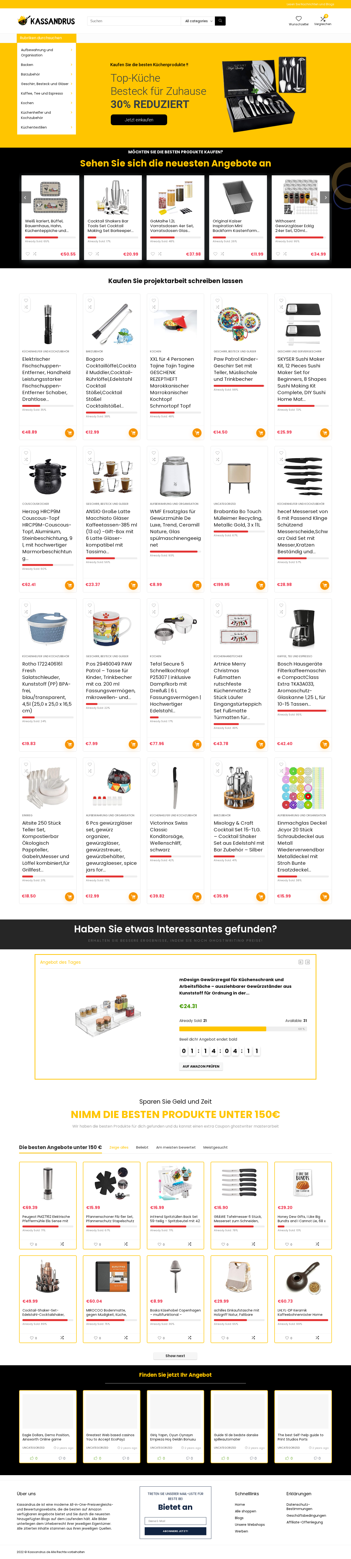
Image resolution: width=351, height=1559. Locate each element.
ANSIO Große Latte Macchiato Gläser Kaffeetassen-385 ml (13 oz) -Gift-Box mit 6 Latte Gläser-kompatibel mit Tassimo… (111, 531)
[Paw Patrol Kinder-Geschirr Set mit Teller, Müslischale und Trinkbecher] (239, 324)
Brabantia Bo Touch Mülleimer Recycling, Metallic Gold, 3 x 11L (238, 518)
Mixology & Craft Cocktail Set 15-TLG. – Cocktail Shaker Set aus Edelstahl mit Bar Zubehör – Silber (239, 836)
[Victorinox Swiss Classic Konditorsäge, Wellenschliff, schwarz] (175, 788)
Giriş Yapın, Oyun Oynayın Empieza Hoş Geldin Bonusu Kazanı (173, 1439)
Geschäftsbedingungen (306, 1515)
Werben (241, 1531)
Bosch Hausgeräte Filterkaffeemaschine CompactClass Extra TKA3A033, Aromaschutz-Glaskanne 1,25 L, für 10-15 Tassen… (301, 684)
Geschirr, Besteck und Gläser (45, 83)
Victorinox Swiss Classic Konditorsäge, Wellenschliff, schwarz (169, 836)
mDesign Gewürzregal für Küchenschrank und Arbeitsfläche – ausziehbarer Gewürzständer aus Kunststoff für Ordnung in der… (235, 986)
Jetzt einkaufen (139, 119)
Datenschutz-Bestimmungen (299, 1506)
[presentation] (25, 197)
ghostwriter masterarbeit (255, 1126)
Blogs (239, 1518)
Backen (27, 64)
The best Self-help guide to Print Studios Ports (301, 1437)
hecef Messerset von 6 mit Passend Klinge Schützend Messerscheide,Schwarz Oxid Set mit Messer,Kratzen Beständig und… (302, 531)
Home (240, 1504)
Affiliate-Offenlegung (305, 1522)
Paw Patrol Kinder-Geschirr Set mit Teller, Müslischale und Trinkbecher (236, 369)
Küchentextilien (34, 127)
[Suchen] (220, 21)
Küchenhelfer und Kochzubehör (36, 115)
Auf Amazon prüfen (69, 432)
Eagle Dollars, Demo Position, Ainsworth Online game (46, 1437)
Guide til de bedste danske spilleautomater (236, 1437)
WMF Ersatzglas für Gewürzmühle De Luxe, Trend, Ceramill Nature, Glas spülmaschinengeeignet (175, 528)
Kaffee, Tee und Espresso (42, 93)
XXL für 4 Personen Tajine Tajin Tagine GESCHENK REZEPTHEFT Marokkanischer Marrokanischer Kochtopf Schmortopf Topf (172, 382)
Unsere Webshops (250, 1524)
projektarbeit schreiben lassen (193, 281)
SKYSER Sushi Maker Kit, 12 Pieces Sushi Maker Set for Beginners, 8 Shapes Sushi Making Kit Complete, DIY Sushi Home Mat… (301, 379)
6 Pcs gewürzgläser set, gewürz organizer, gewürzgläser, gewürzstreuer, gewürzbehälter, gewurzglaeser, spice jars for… (111, 846)
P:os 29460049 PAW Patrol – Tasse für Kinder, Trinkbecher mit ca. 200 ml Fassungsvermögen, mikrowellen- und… (110, 681)
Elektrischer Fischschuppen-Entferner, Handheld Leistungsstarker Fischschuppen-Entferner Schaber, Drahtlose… (46, 379)
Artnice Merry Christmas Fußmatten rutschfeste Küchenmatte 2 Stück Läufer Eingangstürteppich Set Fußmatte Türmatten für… (237, 691)
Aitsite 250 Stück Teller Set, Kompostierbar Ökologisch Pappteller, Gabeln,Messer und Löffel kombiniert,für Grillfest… (46, 846)
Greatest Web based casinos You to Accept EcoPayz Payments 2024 (110, 1439)
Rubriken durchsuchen (41, 38)
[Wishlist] (299, 19)
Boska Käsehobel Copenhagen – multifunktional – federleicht (175, 1314)
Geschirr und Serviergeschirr (299, 351)
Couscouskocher (35, 504)
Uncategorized (225, 504)
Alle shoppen (245, 1511)
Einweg (27, 815)
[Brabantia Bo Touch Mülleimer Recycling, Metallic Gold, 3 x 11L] (239, 476)
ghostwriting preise (235, 940)
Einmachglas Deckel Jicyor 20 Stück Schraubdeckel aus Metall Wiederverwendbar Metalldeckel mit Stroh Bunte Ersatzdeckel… (302, 846)
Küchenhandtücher (228, 656)
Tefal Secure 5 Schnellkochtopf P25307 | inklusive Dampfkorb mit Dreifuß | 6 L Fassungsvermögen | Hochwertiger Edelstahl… (175, 687)
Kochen (27, 103)
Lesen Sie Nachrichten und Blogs (310, 4)
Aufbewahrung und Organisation (37, 53)
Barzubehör (30, 74)
